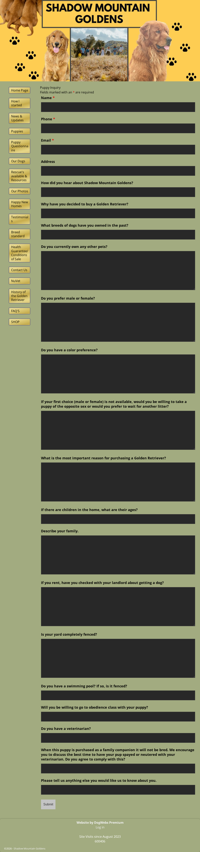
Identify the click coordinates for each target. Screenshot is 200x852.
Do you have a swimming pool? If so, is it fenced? (84, 686)
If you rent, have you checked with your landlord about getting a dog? (102, 582)
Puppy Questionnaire (19, 146)
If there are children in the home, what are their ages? (89, 509)
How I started (16, 103)
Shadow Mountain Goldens (29, 848)
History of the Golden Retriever (19, 296)
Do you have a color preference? (69, 350)
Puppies (17, 131)
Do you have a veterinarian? (66, 728)
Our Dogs (18, 161)
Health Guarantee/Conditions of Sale (19, 253)
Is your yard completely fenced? (69, 634)
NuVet (15, 281)
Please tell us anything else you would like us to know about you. (98, 780)
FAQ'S (15, 311)
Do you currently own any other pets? (74, 246)
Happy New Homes (19, 204)
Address (48, 161)
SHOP (15, 322)
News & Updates (17, 118)
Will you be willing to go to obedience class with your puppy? (94, 707)
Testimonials (19, 219)
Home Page (19, 90)
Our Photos (19, 191)
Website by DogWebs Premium (100, 822)
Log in (100, 827)
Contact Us (19, 270)
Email (47, 140)
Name (48, 97)
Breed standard (18, 234)
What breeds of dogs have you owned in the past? (84, 225)
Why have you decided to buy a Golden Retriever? (84, 204)
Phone (48, 119)
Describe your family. (60, 531)
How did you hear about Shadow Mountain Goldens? (87, 182)
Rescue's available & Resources (19, 176)
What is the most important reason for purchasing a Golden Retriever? (103, 458)
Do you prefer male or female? (68, 298)
